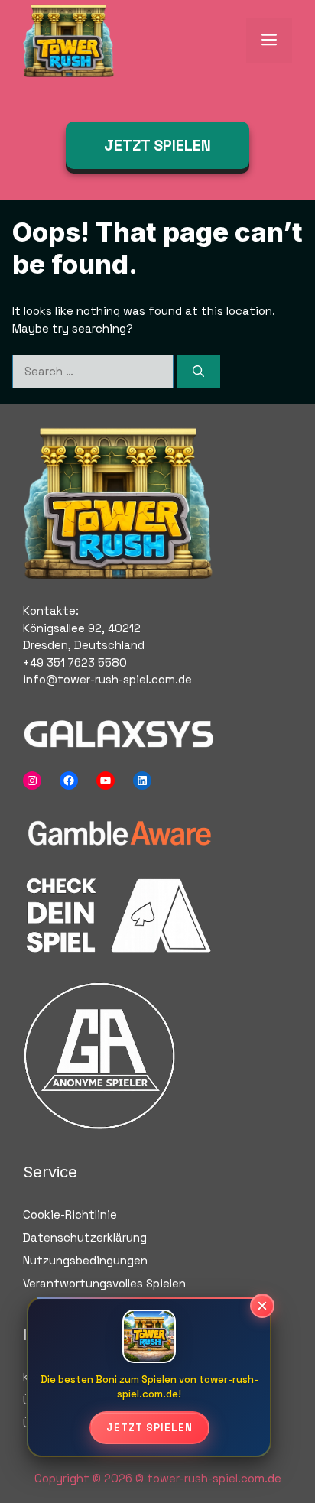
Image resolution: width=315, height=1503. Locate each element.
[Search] (198, 372)
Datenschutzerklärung (85, 1237)
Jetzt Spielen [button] (157, 145)
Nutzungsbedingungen (85, 1260)
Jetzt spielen (149, 1427)
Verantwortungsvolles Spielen (104, 1283)
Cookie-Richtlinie (70, 1214)
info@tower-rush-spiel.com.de (107, 679)
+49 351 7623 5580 (75, 662)
